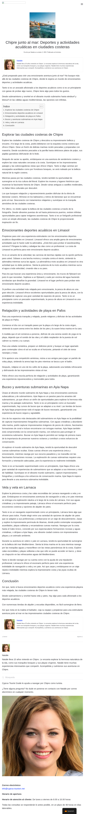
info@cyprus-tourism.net (13, 789)
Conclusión (9, 126)
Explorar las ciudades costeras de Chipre (22, 110)
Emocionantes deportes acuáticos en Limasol (24, 113)
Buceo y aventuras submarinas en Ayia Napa (23, 119)
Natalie (33, 52)
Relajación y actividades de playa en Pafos (23, 116)
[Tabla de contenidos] (40, 106)
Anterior (5, 636)
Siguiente (79, 636)
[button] (82, 4)
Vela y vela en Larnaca (14, 122)
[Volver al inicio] (14, 4)
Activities (58, 52)
